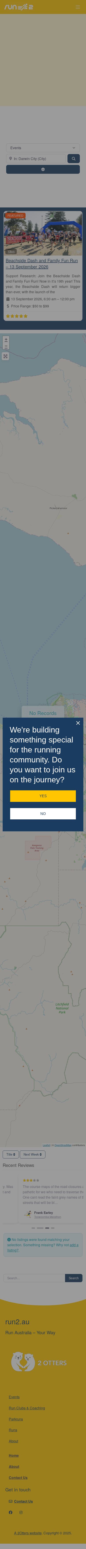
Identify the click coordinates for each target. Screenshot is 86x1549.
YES (43, 796)
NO (43, 814)
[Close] (78, 723)
